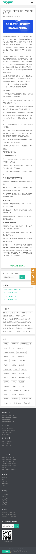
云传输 (5, 348)
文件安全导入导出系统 (8, 421)
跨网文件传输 (7, 403)
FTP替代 (6, 344)
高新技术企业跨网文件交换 (9, 459)
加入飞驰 (4, 504)
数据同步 (14, 373)
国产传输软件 (21, 356)
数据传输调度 (7, 369)
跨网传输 (6, 399)
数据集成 (6, 386)
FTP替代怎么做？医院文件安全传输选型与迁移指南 (16, 325)
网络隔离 (6, 394)
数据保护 (16, 369)
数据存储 (21, 373)
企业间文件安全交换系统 (8, 430)
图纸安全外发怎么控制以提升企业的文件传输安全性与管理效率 (18, 319)
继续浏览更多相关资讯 (17, 266)
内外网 (27, 348)
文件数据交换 (17, 390)
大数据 (5, 361)
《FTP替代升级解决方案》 (10, 296)
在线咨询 (33, 272)
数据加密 (6, 373)
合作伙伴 (4, 496)
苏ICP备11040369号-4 (18, 550)
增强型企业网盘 (6, 443)
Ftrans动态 (5, 498)
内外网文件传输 (21, 352)
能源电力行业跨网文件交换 (9, 465)
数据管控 (14, 382)
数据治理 (6, 382)
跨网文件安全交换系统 (8, 415)
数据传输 (21, 365)
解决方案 (14, 394)
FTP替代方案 (14, 344)
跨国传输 (21, 394)
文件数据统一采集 (6, 432)
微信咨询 (33, 283)
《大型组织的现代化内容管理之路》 (12, 289)
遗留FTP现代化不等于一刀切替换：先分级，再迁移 (16, 331)
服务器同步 (27, 390)
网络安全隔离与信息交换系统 (9, 417)
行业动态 (4, 502)
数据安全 (6, 377)
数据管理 (21, 382)
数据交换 (14, 365)
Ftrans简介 (5, 494)
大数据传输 (13, 361)
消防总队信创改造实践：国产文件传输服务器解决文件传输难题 (18, 313)
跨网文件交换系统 (26, 399)
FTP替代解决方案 (26, 344)
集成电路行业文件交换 (8, 457)
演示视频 (4, 481)
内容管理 (6, 356)
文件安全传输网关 (6, 419)
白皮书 (4, 485)
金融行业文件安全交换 (8, 461)
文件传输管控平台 (6, 445)
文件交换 (14, 386)
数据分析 (24, 369)
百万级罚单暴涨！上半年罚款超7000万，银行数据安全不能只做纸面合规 (18, 328)
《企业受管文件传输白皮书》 (10, 300)
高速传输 (26, 403)
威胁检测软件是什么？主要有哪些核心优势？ (14, 316)
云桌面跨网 (20, 348)
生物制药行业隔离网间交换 (9, 463)
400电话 (33, 277)
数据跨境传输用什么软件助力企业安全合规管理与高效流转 (18, 322)
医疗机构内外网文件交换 (8, 467)
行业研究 (4, 500)
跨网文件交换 (15, 399)
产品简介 (4, 477)
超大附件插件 (5, 434)
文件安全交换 (7, 390)
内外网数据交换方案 (9, 352)
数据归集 (14, 377)
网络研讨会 (5, 483)
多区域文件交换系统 (7, 428)
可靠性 (13, 356)
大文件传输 (22, 361)
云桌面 (12, 348)
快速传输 (6, 365)
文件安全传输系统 (6, 441)
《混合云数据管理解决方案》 (10, 293)
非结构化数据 (17, 403)
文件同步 (21, 386)
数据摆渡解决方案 (24, 377)
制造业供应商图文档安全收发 (9, 469)
